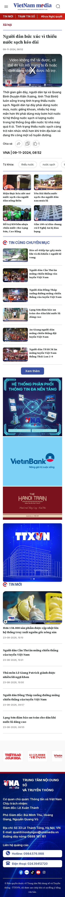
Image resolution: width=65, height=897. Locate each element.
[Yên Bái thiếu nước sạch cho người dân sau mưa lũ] (48, 182)
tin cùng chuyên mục (29, 243)
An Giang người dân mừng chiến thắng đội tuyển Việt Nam (43, 333)
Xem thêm (32, 371)
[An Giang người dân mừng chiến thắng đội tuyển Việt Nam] (15, 335)
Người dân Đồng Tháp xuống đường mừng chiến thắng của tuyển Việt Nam (45, 293)
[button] (31, 579)
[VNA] (21, 873)
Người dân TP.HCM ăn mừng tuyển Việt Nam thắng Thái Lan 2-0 (43, 353)
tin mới (15, 584)
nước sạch (49, 164)
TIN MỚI (8, 16)
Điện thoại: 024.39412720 (30, 863)
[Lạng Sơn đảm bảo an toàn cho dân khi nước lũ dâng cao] (15, 315)
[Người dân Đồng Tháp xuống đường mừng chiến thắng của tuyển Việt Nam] (15, 295)
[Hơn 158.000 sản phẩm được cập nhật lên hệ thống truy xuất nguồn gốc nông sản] (32, 607)
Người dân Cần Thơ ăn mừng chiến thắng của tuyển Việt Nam (43, 273)
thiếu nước (27, 164)
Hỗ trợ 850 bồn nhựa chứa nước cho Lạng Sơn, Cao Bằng (15, 227)
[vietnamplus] (42, 756)
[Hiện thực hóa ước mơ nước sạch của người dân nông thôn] (17, 182)
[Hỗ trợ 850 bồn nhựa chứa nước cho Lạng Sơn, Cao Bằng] (17, 213)
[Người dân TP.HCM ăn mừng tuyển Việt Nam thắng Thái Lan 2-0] (15, 354)
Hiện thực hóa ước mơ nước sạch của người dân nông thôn (16, 197)
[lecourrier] (18, 756)
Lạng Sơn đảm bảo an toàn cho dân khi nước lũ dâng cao (44, 313)
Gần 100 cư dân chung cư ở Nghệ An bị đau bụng (48, 227)
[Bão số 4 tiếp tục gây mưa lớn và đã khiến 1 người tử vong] (15, 255)
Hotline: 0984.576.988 (28, 853)
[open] (6, 6)
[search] (59, 6)
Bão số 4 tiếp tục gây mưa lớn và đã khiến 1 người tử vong (45, 253)
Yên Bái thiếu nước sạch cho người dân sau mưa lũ (46, 197)
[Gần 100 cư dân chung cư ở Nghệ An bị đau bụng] (48, 213)
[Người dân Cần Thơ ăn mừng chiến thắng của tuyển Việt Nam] (15, 275)
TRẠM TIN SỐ (26, 16)
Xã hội (7, 25)
